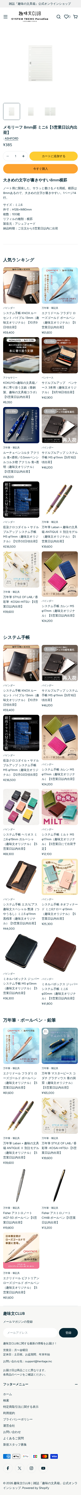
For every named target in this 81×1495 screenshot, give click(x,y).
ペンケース (47, 377)
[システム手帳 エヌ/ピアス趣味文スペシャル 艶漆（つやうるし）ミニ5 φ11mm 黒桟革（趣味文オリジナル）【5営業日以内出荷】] (21, 877)
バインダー (9, 308)
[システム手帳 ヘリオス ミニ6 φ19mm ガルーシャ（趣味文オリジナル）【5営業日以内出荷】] (21, 807)
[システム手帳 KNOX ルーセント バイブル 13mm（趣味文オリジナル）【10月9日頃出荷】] (21, 285)
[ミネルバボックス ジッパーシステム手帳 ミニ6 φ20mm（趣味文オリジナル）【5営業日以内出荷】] (60, 954)
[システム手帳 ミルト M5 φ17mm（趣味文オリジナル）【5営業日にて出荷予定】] (60, 807)
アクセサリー (10, 377)
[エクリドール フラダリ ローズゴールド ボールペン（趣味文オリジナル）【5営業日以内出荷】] (60, 285)
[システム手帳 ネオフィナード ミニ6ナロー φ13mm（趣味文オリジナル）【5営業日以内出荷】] (60, 877)
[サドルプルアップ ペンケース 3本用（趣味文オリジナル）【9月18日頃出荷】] (60, 355)
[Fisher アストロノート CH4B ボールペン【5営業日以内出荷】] (60, 1185)
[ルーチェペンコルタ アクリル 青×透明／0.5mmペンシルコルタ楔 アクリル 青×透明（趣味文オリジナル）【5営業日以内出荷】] (21, 425)
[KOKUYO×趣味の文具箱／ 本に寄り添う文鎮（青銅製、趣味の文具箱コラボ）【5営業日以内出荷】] (21, 355)
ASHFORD (11, 138)
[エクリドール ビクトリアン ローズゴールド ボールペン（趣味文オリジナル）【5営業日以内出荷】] (21, 1251)
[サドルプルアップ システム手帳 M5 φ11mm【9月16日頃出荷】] (60, 425)
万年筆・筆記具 (50, 308)
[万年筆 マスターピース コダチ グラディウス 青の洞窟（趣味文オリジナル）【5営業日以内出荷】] (60, 1046)
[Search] (58, 16)
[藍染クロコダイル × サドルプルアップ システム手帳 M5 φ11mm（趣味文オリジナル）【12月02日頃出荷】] (21, 499)
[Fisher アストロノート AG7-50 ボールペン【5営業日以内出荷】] (21, 1185)
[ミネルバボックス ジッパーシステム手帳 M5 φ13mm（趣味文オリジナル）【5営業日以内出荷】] (21, 951)
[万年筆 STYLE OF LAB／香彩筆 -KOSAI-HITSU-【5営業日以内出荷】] (21, 569)
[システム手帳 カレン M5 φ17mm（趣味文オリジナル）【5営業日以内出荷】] (60, 574)
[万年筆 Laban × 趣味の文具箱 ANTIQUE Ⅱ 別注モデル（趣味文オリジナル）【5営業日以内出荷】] (60, 499)
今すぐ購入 (40, 169)
